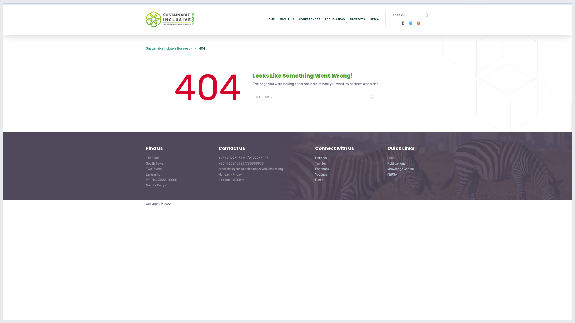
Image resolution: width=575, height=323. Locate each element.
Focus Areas (335, 19)
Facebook (322, 169)
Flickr (319, 180)
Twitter (320, 164)
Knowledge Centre (400, 169)
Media (374, 19)
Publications (396, 164)
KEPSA (392, 175)
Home (270, 19)
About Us (286, 19)
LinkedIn (321, 158)
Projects (357, 19)
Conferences (310, 19)
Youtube (321, 175)
